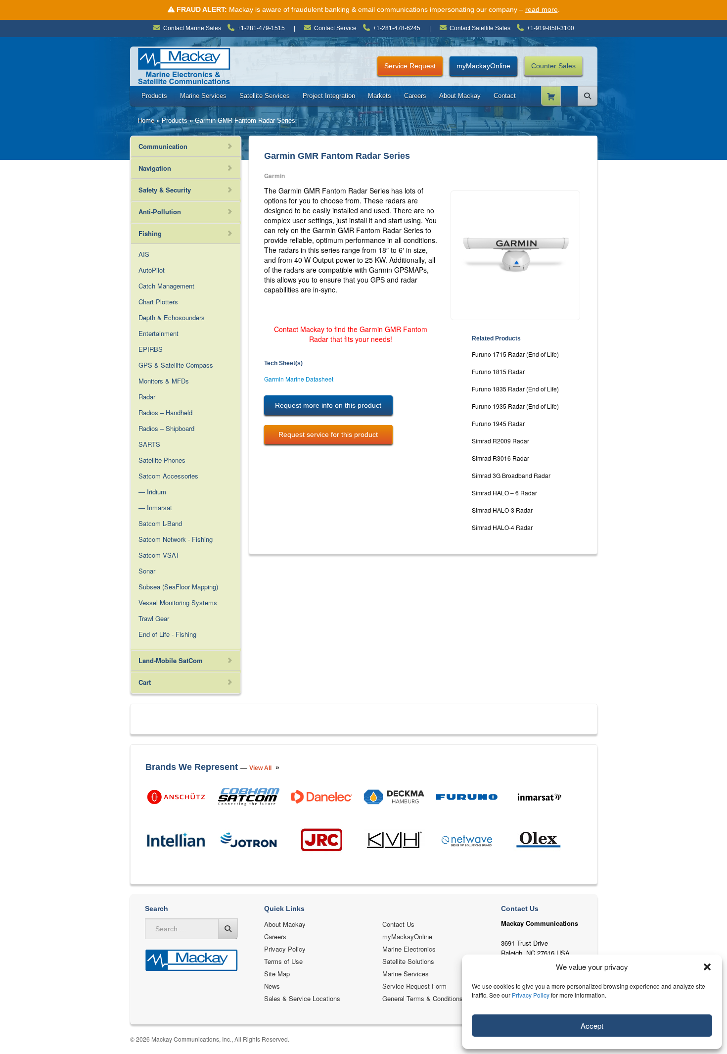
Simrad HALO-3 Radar (502, 510)
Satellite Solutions (408, 961)
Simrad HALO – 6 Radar (504, 492)
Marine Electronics (409, 949)
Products (154, 95)
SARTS (149, 444)
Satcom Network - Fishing (175, 539)
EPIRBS (150, 349)
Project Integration (329, 95)
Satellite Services (264, 95)
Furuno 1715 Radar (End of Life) (515, 354)
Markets (379, 95)
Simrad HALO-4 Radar (502, 527)
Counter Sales (553, 66)
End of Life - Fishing (167, 634)
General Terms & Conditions (422, 998)
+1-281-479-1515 (261, 28)
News (272, 986)
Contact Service (335, 28)
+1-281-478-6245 (396, 28)
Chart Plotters (158, 301)
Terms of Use (283, 961)
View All (260, 768)
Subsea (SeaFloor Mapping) (178, 586)
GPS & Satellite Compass (175, 365)
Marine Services (203, 95)
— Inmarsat (155, 507)
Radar (146, 396)
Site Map (277, 973)
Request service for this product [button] (328, 434)
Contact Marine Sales (192, 28)
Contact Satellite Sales (480, 28)
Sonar (146, 570)
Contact (505, 95)
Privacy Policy (530, 995)
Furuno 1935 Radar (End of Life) (515, 406)
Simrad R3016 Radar (500, 458)
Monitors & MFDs (163, 380)
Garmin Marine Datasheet (298, 379)
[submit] (228, 928)
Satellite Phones (161, 460)
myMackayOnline (483, 66)
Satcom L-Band (160, 523)
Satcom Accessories (168, 475)
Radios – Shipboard (166, 428)
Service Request (410, 66)
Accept (592, 1025)
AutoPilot (151, 270)
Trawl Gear (153, 618)
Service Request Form (414, 986)
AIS (143, 254)
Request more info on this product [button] (328, 405)
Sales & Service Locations (302, 998)
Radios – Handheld (165, 412)
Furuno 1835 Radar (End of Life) (515, 388)
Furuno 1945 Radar (498, 423)
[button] (707, 967)
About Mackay (460, 95)
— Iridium (152, 491)
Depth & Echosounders (171, 317)
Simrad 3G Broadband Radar (511, 475)
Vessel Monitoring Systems (177, 602)
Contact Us (398, 924)
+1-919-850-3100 (550, 28)
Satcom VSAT (159, 555)
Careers (415, 95)
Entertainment (158, 333)
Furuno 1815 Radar (498, 371)
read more (541, 9)
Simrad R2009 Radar (500, 440)
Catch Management (166, 285)
